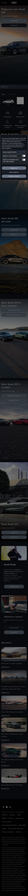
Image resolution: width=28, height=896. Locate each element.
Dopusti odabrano (14, 172)
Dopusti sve (14, 168)
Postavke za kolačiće (14, 176)
